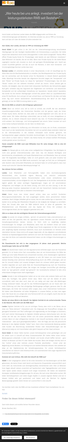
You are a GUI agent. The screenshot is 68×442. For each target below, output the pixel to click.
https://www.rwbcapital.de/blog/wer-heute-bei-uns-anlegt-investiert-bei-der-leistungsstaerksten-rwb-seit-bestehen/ (27, 413)
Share (6, 424)
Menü (64, 3)
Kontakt (4, 393)
